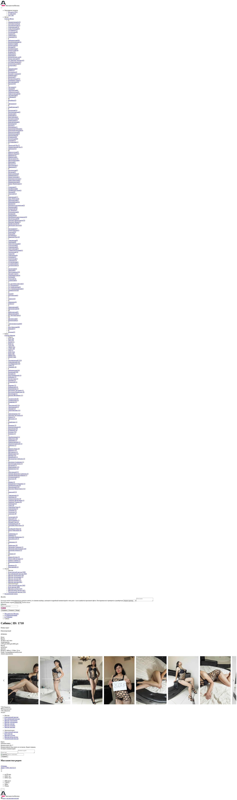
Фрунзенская (13, 295)
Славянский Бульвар (15, 250)
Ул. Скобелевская (14, 287)
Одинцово (12, 187)
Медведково (13, 159)
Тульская (12, 279)
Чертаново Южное (15, 550)
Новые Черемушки (15, 184)
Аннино (11, 34)
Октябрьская (13, 189)
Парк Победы (13, 199)
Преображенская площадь (17, 217)
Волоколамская (14, 79)
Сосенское (12, 512)
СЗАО (11, 349)
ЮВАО (11, 355)
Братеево (12, 380)
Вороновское (13, 389)
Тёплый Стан (13, 522)
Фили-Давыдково (14, 530)
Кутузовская (13, 142)
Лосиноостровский (15, 444)
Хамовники (13, 534)
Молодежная (13, 165)
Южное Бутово (14, 557)
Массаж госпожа (14, 580)
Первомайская (14, 202)
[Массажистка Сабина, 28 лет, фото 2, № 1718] (151, 680)
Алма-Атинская (14, 29)
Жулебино (12, 100)
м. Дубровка (8, 617)
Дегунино (12, 87)
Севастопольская (14, 244)
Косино (11, 125)
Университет (13, 290)
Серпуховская (13, 249)
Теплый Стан (13, 274)
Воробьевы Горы (14, 80)
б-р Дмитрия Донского (16, 60)
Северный (12, 504)
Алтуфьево (12, 30)
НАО (10, 344)
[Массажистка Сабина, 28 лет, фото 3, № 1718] (183, 680)
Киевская (12, 115)
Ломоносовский (14, 442)
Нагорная (12, 172)
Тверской (12, 519)
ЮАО (11, 354)
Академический (15, 360)
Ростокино (12, 235)
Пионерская (12, 207)
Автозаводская (14, 24)
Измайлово (12, 422)
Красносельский (14, 427)
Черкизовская (13, 307)
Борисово (12, 55)
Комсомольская (14, 122)
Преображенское (14, 485)
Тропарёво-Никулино (16, 525)
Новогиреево (13, 174)
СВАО (11, 347)
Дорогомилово (14, 410)
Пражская (12, 215)
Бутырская (12, 65)
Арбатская (12, 35)
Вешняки (12, 385)
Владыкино (12, 72)
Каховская (12, 114)
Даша (2, 768)
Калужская (12, 110)
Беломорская (13, 49)
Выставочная (13, 82)
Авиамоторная (14, 22)
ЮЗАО (12, 357)
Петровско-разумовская (16, 205)
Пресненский (13, 487)
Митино (12, 164)
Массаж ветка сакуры (16, 590)
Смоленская (13, 252)
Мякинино (12, 167)
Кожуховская (13, 117)
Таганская (12, 269)
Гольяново (12, 402)
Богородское (13, 379)
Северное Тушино (15, 502)
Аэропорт (12, 37)
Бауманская (13, 45)
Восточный (12, 394)
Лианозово (12, 440)
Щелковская (12, 319)
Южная (11, 329)
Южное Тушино (14, 560)
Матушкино (13, 452)
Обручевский (13, 472)
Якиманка (12, 565)
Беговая (11, 47)
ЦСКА (11, 304)
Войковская (12, 75)
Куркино (12, 434)
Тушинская (12, 280)
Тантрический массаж (17, 592)
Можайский (13, 457)
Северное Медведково (16, 500)
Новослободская (14, 180)
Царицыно (12, 302)
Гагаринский (13, 399)
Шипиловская (13, 314)
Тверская (11, 270)
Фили (10, 294)
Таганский (13, 517)
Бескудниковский (14, 375)
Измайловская (13, 107)
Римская (11, 234)
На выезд (12, 12)
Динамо (11, 89)
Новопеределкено (14, 179)
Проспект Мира (14, 222)
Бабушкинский (14, 370)
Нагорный (12, 465)
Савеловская (13, 240)
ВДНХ (11, 70)
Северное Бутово (14, 499)
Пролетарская (13, 219)
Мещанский (13, 454)
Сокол (11, 254)
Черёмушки (12, 545)
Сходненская (13, 265)
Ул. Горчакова (13, 285)
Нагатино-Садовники (16, 462)
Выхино (12, 84)
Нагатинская (13, 170)
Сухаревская (13, 264)
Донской (12, 409)
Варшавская (12, 69)
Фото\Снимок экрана (7, 602)
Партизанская (13, 200)
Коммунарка (13, 120)
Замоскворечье (14, 414)
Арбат (11, 365)
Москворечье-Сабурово (16, 459)
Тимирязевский (14, 524)
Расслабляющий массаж (17, 574)
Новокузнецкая (14, 177)
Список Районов (9, 335)
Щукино (12, 554)
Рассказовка (12, 229)
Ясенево (11, 332)
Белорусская (13, 50)
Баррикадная (13, 44)
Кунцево (12, 432)
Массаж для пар (14, 579)
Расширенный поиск (11, 594)
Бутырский (12, 382)
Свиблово (12, 242)
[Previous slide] (4, 680)
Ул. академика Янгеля (16, 284)
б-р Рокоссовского (14, 62)
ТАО (10, 350)
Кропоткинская (14, 134)
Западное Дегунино (15, 415)
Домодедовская (14, 94)
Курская (12, 140)
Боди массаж (14, 587)
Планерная (12, 209)
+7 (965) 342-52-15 (10, 768)
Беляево (12, 52)
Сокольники (13, 255)
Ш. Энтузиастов (14, 315)
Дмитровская (13, 90)
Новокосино (13, 175)
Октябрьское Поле (14, 190)
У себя (12, 14)
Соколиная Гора (14, 507)
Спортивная (12, 259)
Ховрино (11, 299)
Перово (11, 204)
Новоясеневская (14, 182)
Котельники (12, 127)
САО (11, 345)
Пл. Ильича (12, 210)
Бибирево (12, 54)
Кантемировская (14, 112)
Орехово (11, 192)
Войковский (13, 387)
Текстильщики (14, 272)
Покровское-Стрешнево (16, 484)
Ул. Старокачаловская (16, 289)
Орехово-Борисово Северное (18, 474)
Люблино (12, 149)
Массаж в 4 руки (15, 589)
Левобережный (14, 437)
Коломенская (13, 119)
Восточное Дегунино (16, 390)
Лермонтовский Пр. (15, 147)
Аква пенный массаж (16, 585)
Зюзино (11, 417)
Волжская (12, 77)
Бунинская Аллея (14, 64)
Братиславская (14, 59)
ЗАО (11, 340)
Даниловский (14, 405)
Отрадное (12, 194)
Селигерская (13, 245)
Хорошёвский (13, 539)
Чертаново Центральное (17, 549)
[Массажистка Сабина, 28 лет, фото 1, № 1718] (118, 680)
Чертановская (13, 309)
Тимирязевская (14, 275)
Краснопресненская (15, 130)
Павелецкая (13, 197)
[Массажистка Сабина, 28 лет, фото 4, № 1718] (215, 680)
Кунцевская (13, 139)
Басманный (13, 372)
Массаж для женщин (15, 577)
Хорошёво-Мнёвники (16, 537)
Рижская (12, 232)
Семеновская (13, 247)
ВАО (11, 339)
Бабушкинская (14, 40)
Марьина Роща (13, 154)
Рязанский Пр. (14, 237)
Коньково (12, 124)
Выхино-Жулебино (15, 395)
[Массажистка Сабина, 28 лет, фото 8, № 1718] (86, 680)
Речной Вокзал (13, 230)
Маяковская (12, 157)
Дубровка (12, 97)
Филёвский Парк (14, 529)
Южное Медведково (15, 559)
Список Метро (9, 19)
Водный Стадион (14, 74)
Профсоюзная (13, 224)
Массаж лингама (15, 582)
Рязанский (12, 492)
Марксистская (13, 152)
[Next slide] (233, 680)
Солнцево (12, 257)
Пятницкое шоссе (15, 225)
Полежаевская (13, 212)
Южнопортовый (14, 562)
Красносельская (14, 132)
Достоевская (13, 95)
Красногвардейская (15, 129)
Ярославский (13, 567)
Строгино (12, 260)
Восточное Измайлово (16, 392)
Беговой (11, 374)
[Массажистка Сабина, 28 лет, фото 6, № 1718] (22, 680)
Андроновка (13, 32)
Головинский (13, 400)
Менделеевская (13, 160)
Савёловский (13, 495)
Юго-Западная (14, 327)
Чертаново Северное (15, 547)
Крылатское (13, 135)
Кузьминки (12, 137)
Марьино (12, 155)
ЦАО (11, 352)
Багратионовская (14, 42)
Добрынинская (13, 92)
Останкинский (14, 477)
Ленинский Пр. (14, 145)
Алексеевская (13, 27)
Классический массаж (17, 572)
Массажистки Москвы (11, 613)
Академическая (14, 25)
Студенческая (13, 262)
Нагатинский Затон (15, 464)
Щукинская (13, 320)
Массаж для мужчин (16, 575)
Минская (11, 162)
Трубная (11, 277)
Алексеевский (14, 362)
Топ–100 (11, 15)
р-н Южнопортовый (10, 615)
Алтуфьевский (14, 364)
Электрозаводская (15, 324)
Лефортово (13, 439)
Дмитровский (13, 407)
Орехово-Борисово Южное (17, 475)
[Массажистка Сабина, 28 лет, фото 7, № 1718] (54, 680)
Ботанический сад (14, 57)
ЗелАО (11, 342)
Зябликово (12, 104)
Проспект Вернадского (16, 220)
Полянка (11, 214)
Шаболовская (13, 312)
